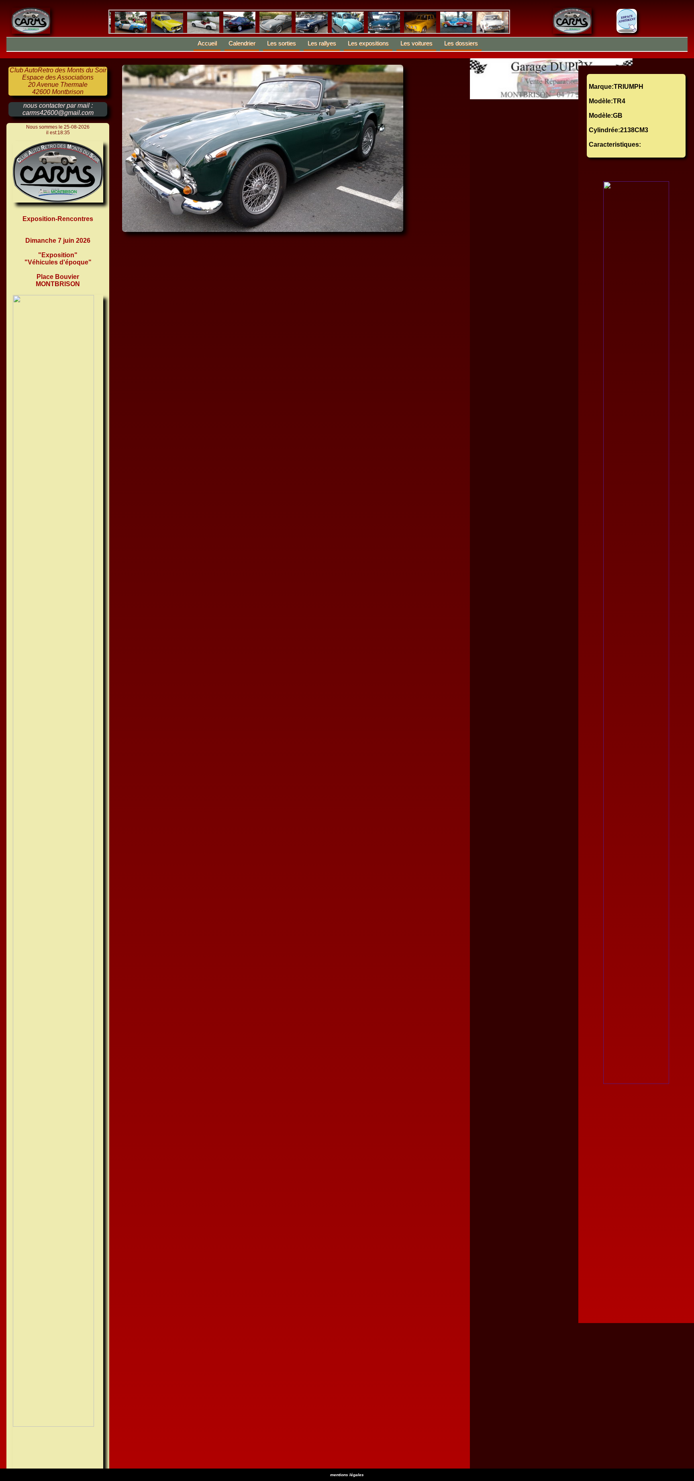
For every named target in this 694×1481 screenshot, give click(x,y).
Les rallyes (322, 43)
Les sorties (281, 43)
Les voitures (416, 43)
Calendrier (242, 43)
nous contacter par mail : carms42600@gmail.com (58, 109)
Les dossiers (461, 43)
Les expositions (368, 43)
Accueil (207, 43)
